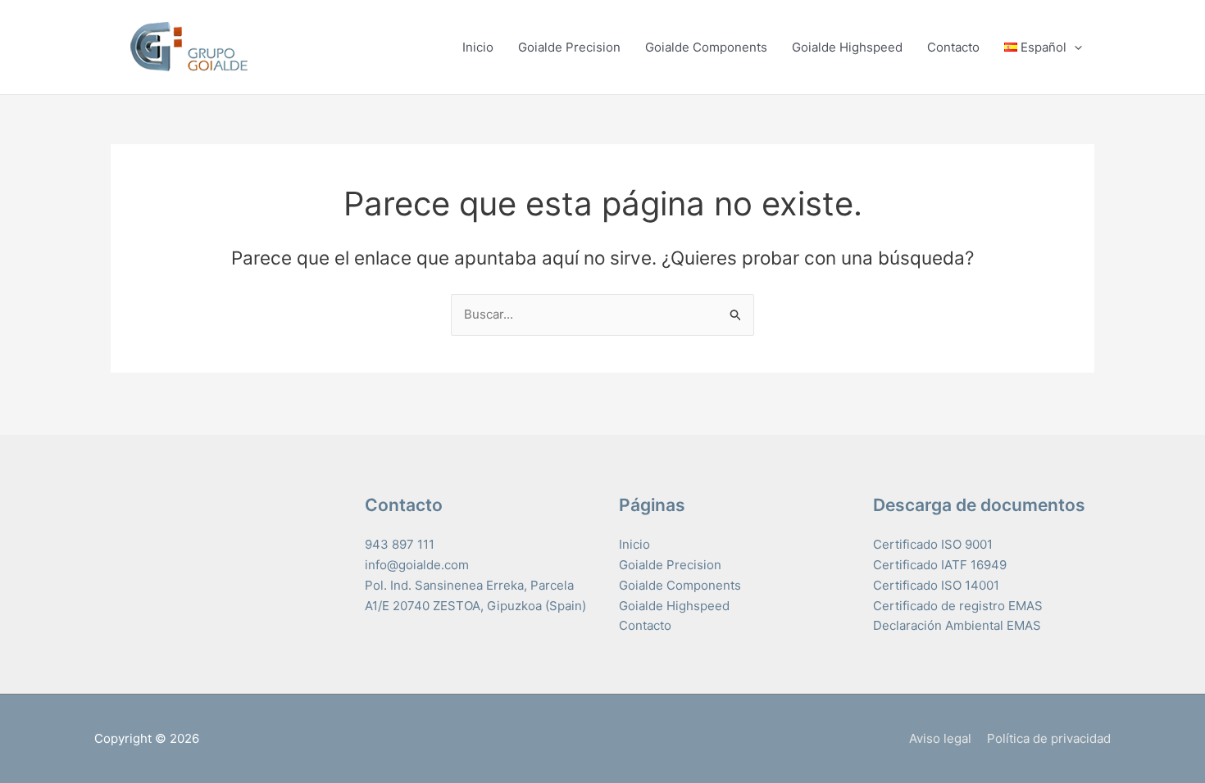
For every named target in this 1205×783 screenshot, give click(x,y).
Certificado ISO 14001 (936, 585)
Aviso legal (940, 738)
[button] (1074, 47)
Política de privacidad (1049, 738)
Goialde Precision (569, 47)
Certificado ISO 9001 (933, 544)
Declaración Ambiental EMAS (957, 625)
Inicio (477, 47)
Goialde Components (706, 47)
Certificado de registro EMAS (958, 605)
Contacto (953, 47)
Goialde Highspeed (847, 47)
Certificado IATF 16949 (940, 565)
